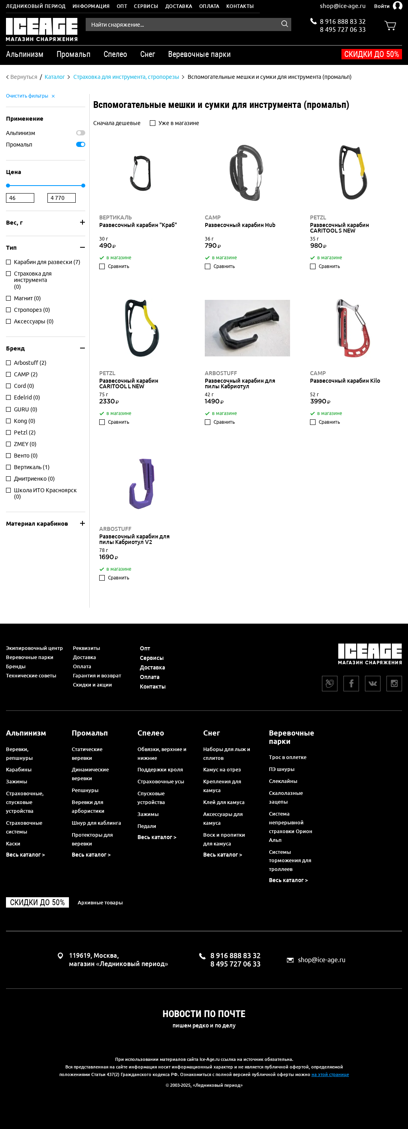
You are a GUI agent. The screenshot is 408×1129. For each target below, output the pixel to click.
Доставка (178, 6)
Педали (146, 826)
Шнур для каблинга (96, 823)
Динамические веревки (90, 774)
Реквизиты (86, 648)
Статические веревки (87, 753)
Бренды (16, 666)
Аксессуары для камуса (223, 818)
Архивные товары (100, 902)
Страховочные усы (160, 781)
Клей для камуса (224, 802)
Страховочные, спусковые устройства (24, 802)
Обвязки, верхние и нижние (161, 753)
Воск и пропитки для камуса (224, 839)
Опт (122, 6)
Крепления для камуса (222, 786)
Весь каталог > (25, 854)
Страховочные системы (24, 827)
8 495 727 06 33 (343, 28)
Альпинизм (20, 133)
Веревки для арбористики (88, 806)
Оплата (209, 6)
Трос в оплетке (287, 757)
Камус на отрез (222, 769)
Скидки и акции (92, 684)
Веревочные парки (29, 657)
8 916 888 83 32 (343, 21)
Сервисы (146, 6)
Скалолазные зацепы (286, 797)
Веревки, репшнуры (19, 753)
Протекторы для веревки (92, 839)
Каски (13, 843)
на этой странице (330, 1074)
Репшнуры (85, 790)
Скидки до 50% (371, 54)
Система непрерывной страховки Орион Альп (290, 827)
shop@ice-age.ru (343, 5)
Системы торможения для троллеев (290, 860)
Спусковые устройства (151, 797)
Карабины (18, 769)
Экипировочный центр (34, 648)
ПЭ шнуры (281, 769)
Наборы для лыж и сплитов (226, 753)
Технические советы (31, 675)
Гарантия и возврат (97, 675)
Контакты (240, 6)
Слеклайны (283, 781)
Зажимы (16, 781)
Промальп (19, 144)
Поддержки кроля (160, 769)
